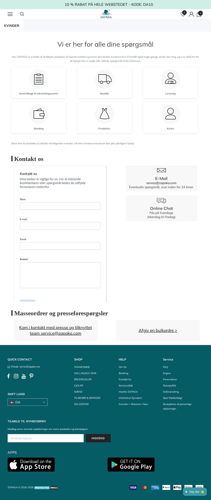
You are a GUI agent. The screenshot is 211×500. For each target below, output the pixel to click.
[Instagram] (16, 376)
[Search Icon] (26, 14)
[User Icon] (191, 14)
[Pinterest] (31, 376)
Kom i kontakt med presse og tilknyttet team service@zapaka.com (55, 330)
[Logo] (106, 14)
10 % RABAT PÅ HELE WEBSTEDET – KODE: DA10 (105, 4)
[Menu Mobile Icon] (10, 14)
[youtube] (23, 376)
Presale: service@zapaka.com (25, 366)
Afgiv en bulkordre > (158, 330)
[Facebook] (8, 376)
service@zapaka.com (161, 183)
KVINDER (11, 25)
